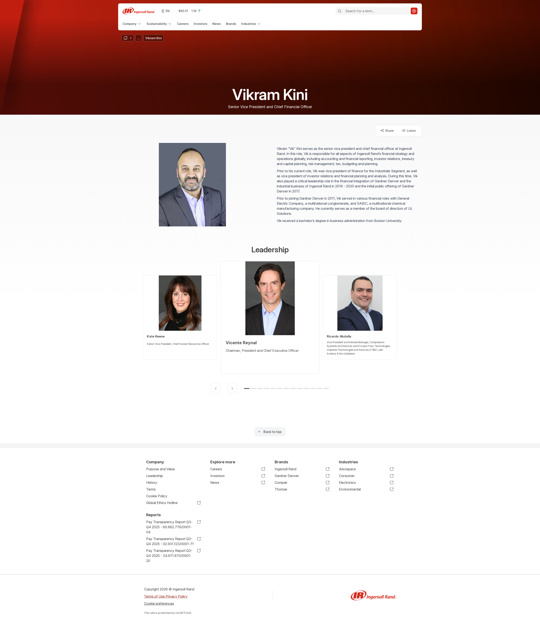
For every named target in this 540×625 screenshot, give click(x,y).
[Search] (339, 11)
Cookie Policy (156, 496)
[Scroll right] (232, 388)
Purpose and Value (160, 469)
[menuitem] (132, 24)
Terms (151, 489)
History (151, 482)
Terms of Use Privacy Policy (166, 596)
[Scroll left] (216, 388)
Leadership (154, 476)
